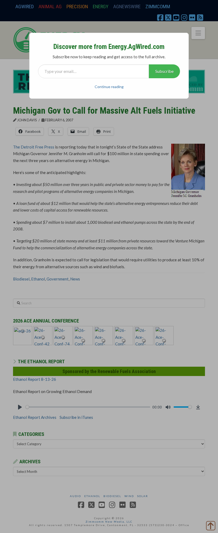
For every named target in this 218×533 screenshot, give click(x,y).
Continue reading (109, 86)
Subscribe (164, 71)
